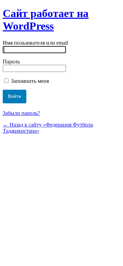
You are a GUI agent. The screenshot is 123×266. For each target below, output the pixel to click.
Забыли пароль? (21, 113)
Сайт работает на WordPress (45, 19)
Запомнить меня (29, 81)
